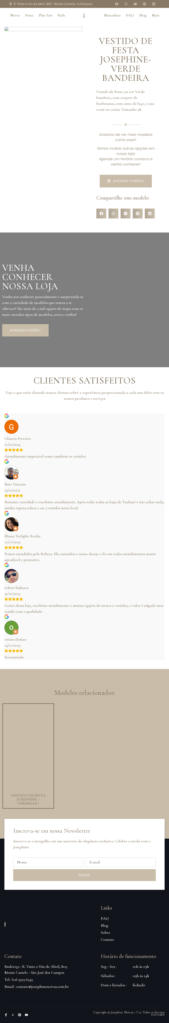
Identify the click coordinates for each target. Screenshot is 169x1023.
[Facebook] (116, 4)
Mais (155, 15)
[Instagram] (126, 4)
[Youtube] (135, 4)
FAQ (130, 15)
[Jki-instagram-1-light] (12, 1014)
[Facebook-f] (5, 1014)
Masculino (112, 15)
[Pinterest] (144, 4)
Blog (143, 15)
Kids (61, 15)
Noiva (15, 15)
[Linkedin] (153, 4)
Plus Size (46, 15)
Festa (29, 15)
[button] (101, 213)
